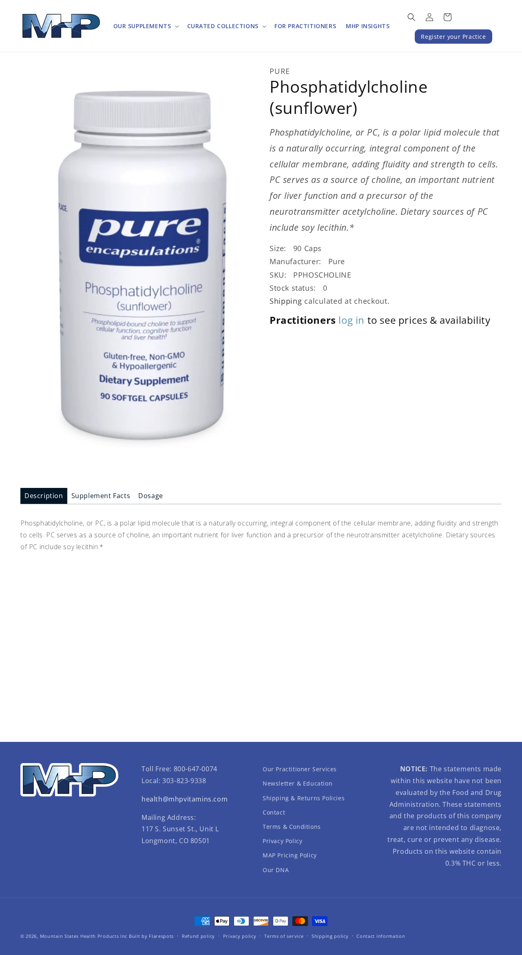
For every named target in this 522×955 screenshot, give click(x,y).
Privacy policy (240, 936)
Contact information (380, 936)
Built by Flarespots (151, 936)
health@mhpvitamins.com (185, 799)
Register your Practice (453, 36)
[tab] (43, 496)
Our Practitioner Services (300, 769)
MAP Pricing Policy (290, 855)
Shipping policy (330, 936)
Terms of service (283, 936)
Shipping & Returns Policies (304, 798)
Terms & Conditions (292, 826)
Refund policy (198, 936)
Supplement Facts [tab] (100, 495)
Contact (274, 812)
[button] (145, 26)
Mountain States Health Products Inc (84, 936)
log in (351, 320)
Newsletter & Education (297, 783)
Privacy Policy (282, 841)
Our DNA (276, 870)
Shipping (286, 301)
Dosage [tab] (150, 495)
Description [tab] (43, 495)
